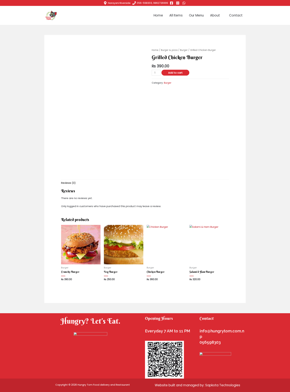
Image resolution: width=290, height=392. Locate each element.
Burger (184, 50)
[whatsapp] (184, 3)
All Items (176, 15)
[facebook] (172, 3)
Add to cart (175, 72)
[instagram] (178, 3)
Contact (236, 15)
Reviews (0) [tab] (68, 183)
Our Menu (196, 15)
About (215, 15)
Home (158, 15)
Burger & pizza (169, 50)
